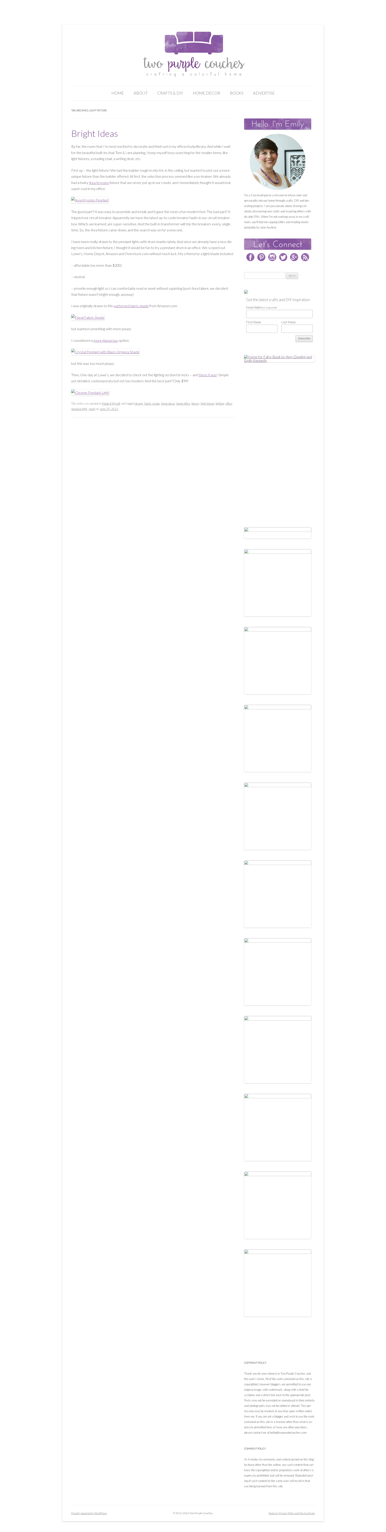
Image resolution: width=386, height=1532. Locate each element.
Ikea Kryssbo (99, 182)
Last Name (288, 322)
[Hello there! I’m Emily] (277, 162)
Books (236, 93)
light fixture (207, 403)
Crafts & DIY (170, 93)
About (141, 93)
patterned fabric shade (131, 306)
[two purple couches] (193, 54)
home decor (168, 403)
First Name (253, 322)
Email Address (261, 307)
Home (117, 93)
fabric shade (152, 403)
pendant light (79, 409)
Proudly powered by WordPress (89, 1513)
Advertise (264, 93)
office (229, 403)
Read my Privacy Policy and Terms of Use (292, 1513)
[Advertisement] (277, 440)
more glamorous (105, 340)
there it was (208, 375)
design (139, 403)
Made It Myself (111, 403)
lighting (220, 403)
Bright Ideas (94, 133)
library (195, 403)
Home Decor (206, 93)
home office (183, 403)
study (91, 409)
